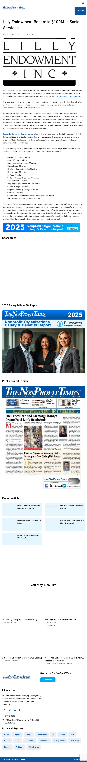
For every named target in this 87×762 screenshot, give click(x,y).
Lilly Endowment (27, 114)
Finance (7, 747)
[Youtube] (15, 710)
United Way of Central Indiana (70, 96)
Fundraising (74, 741)
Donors (7, 741)
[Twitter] (9, 710)
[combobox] (72, 11)
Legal (17, 741)
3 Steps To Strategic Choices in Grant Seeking (22, 658)
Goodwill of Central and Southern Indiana (18, 134)
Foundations (42, 735)
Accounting (29, 741)
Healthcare (44, 741)
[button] (83, 3)
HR (53, 735)
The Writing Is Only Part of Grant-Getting (19, 619)
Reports (17, 735)
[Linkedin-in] (20, 710)
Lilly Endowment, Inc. (11, 90)
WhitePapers (34, 747)
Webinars (19, 747)
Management (59, 741)
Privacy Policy (79, 759)
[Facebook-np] (4, 710)
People (29, 735)
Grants (62, 735)
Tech (72, 735)
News (6, 735)
